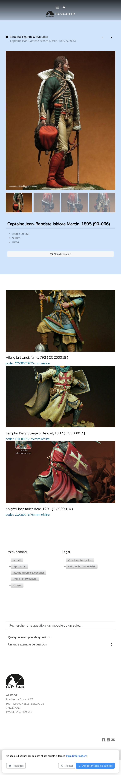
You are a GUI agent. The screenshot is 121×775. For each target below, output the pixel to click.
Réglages (18, 765)
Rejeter (69, 765)
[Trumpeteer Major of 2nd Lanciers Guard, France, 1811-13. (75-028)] (102, 38)
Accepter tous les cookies (97, 765)
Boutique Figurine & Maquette (29, 37)
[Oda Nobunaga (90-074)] (111, 38)
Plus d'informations (76, 755)
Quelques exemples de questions (29, 637)
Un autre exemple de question (27, 644)
